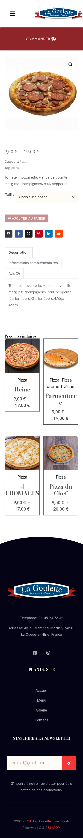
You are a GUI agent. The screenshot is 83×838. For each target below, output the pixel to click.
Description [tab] (19, 252)
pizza (15, 168)
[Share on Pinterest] (39, 234)
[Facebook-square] (35, 653)
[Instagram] (48, 653)
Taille (10, 194)
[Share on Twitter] (29, 234)
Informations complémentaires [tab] (33, 262)
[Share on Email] (8, 234)
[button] (70, 64)
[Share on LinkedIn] (49, 234)
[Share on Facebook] (19, 234)
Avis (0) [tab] (14, 273)
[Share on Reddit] (59, 234)
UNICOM (54, 828)
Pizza (23, 161)
